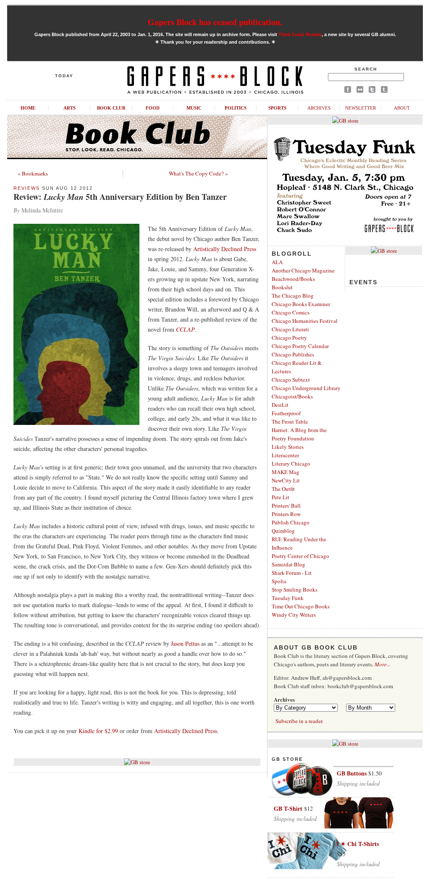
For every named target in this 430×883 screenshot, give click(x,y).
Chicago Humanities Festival (305, 321)
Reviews (26, 188)
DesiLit (280, 405)
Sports (277, 107)
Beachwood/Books (293, 279)
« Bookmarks (33, 173)
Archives (318, 107)
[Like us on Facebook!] (347, 91)
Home (28, 107)
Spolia (279, 581)
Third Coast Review (300, 34)
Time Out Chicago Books (301, 606)
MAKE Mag (285, 472)
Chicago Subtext (291, 379)
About (402, 107)
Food (153, 107)
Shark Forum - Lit (292, 572)
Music (194, 107)
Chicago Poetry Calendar (300, 346)
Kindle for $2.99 (98, 731)
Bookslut (282, 287)
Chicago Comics (290, 312)
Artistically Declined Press (224, 249)
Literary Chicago (291, 463)
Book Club (111, 107)
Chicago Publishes (293, 354)
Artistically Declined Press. (186, 731)
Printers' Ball (286, 505)
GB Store (287, 759)
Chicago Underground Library (306, 388)
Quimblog (283, 531)
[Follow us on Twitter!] (372, 91)
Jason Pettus (185, 643)
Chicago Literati (290, 329)
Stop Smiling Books (294, 589)
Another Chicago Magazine (303, 270)
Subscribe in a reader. (299, 721)
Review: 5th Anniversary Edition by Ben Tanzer (120, 197)
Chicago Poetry (289, 337)
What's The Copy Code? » (198, 173)
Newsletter (360, 107)
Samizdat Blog (288, 564)
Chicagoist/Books (292, 396)
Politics (235, 107)
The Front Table (290, 421)
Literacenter (285, 455)
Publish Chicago (290, 522)
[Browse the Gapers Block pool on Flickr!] (359, 91)
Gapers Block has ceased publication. (215, 22)
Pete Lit (280, 497)
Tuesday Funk (288, 598)
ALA (277, 262)
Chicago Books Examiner (301, 304)
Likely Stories (288, 447)
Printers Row (286, 514)
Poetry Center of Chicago (300, 556)
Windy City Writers (294, 614)
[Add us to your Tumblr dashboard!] (384, 91)
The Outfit (283, 489)
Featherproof (286, 413)
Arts (69, 107)
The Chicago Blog (293, 295)
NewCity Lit (286, 480)
